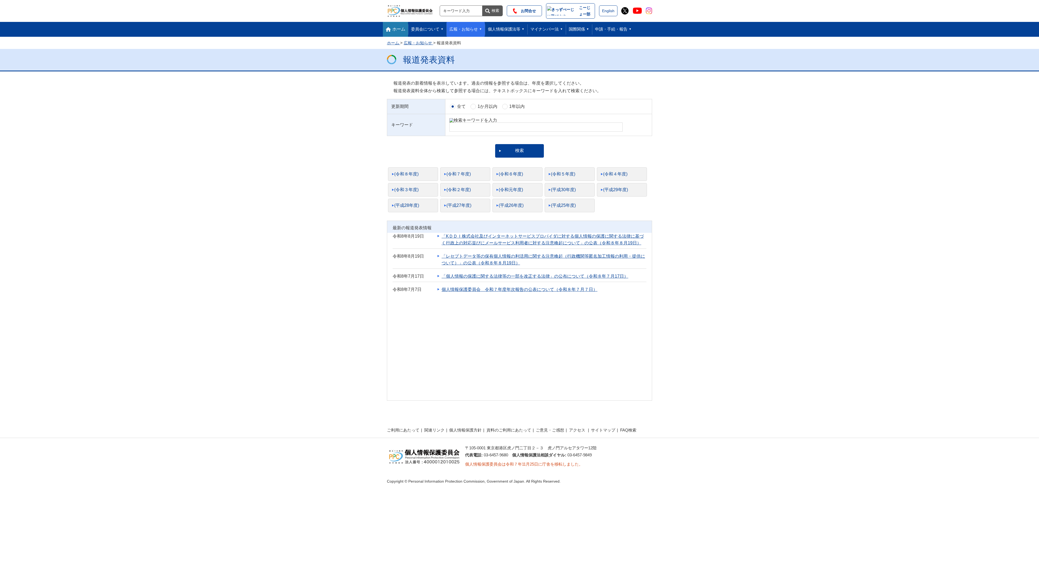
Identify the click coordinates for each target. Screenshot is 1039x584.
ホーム (398, 29)
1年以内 (517, 106)
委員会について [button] (425, 29)
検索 (495, 10)
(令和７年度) (458, 174)
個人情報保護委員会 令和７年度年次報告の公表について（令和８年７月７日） (519, 289)
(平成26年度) (511, 205)
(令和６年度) (511, 174)
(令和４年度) (615, 174)
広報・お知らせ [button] (463, 29)
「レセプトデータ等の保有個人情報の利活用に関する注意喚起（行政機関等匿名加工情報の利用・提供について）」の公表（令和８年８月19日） (543, 259)
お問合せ (526, 11)
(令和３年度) (406, 189)
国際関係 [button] (577, 29)
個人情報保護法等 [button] (504, 29)
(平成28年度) (406, 205)
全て (461, 106)
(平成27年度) (458, 205)
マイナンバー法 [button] (544, 29)
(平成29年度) (615, 189)
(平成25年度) (563, 205)
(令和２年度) (458, 189)
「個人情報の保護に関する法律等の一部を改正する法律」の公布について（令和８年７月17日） (535, 276)
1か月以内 (487, 106)
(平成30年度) (563, 189)
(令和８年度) (406, 174)
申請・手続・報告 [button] (611, 29)
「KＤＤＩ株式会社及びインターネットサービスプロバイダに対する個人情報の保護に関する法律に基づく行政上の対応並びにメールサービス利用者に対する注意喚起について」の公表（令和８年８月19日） (543, 239)
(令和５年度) (563, 174)
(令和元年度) (511, 189)
